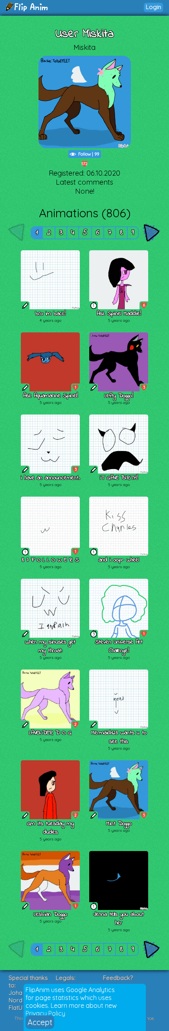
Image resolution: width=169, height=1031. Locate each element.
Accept (40, 1022)
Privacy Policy (45, 1013)
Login (153, 7)
